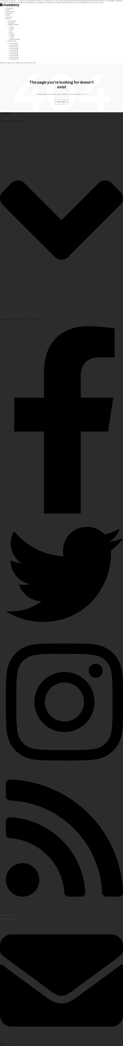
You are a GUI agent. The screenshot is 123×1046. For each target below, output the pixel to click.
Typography (11, 23)
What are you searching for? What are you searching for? (16, 63)
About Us (20, 320)
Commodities (10, 8)
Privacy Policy (27, 320)
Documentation (12, 21)
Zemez (2, 1045)
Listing (11, 27)
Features (8, 18)
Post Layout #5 (14, 50)
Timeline (12, 35)
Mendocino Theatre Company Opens (59, 2)
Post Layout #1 (14, 43)
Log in (96, 2)
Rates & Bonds (10, 11)
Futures (8, 15)
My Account (90, 2)
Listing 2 (12, 28)
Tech (19, 121)
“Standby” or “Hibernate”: (116, 1)
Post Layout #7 (14, 54)
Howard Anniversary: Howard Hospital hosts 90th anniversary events (81, 1)
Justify (11, 37)
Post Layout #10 (14, 59)
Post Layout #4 (14, 48)
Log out (101, 2)
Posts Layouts (12, 41)
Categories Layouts (13, 24)
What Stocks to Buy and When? (9, 320)
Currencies (9, 13)
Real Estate (3, 121)
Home (34, 63)
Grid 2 (11, 32)
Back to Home (61, 101)
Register (84, 2)
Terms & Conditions (37, 320)
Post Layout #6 (14, 52)
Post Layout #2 (14, 45)
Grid (11, 30)
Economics (9, 17)
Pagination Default (15, 39)
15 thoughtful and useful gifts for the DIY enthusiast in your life (24, 2)
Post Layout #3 (14, 47)
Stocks (8, 10)
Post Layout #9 (14, 57)
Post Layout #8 (14, 55)
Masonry (12, 34)
